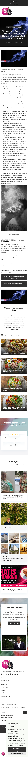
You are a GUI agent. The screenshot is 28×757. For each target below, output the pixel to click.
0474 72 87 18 (5, 687)
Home (8, 27)
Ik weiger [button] (16, 751)
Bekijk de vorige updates (7, 715)
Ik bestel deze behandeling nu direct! (14, 284)
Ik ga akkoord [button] (16, 748)
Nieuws (19, 27)
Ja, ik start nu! (14, 623)
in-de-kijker (13, 27)
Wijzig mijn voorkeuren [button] (17, 753)
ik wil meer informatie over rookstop (14, 277)
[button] (22, 441)
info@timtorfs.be (5, 692)
